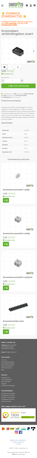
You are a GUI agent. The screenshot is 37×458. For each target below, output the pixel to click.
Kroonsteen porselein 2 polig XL (18, 277)
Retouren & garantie (7, 366)
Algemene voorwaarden (18, 440)
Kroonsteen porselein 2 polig (16, 233)
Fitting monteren (6, 401)
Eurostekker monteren (8, 395)
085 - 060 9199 (12, 345)
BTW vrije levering (6, 367)
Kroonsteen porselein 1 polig (16, 190)
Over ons (4, 360)
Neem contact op (8, 342)
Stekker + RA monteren (8, 397)
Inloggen (4, 383)
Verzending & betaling (7, 364)
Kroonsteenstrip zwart (13, 321)
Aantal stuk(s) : (5, 77)
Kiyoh (18, 97)
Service (4, 375)
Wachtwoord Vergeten (8, 385)
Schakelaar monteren (7, 399)
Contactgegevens (6, 379)
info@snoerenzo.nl (11, 352)
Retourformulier (6, 381)
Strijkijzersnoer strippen (8, 393)
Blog (2, 369)
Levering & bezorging (7, 362)
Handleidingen (7, 391)
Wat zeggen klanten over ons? (13, 406)
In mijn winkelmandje (20, 86)
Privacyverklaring (18, 442)
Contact (18, 444)
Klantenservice (5, 377)
